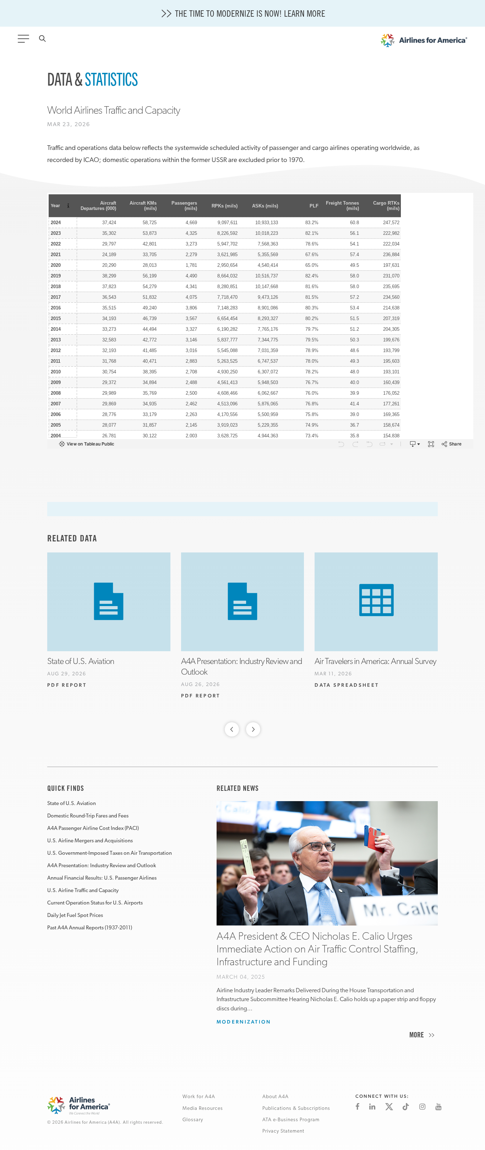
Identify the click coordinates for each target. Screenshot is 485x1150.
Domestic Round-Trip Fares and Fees (88, 816)
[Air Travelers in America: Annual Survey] (376, 602)
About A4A (275, 1097)
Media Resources (202, 1108)
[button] (232, 731)
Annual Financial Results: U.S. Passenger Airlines (102, 878)
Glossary (192, 1120)
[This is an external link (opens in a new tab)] (357, 1106)
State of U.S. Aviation (80, 662)
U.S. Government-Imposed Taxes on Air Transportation (109, 853)
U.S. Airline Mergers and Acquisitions (90, 841)
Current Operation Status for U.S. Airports (95, 903)
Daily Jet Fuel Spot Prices (75, 915)
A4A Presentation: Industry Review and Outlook (101, 866)
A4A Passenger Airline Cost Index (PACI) (93, 828)
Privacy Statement (283, 1131)
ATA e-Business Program (291, 1120)
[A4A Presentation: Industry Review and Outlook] (242, 602)
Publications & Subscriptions (296, 1108)
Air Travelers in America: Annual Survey (375, 662)
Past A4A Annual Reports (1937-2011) (89, 928)
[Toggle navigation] (25, 41)
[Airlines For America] (424, 42)
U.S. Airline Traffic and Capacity (83, 890)
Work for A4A (198, 1097)
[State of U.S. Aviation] (108, 602)
